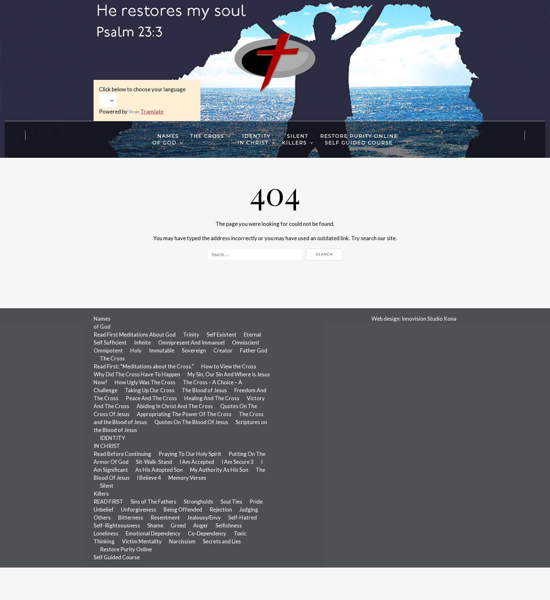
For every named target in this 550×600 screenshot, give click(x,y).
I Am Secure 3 (238, 461)
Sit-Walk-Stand (154, 461)
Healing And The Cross (211, 398)
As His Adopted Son (159, 469)
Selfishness (228, 525)
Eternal (252, 334)
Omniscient (245, 342)
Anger (200, 525)
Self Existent (221, 334)
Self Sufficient (110, 342)
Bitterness (130, 517)
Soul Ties (231, 501)
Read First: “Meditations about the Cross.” (144, 366)
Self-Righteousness (117, 525)
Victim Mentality (142, 541)
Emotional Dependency (153, 533)
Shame (155, 525)
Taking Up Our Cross (149, 390)
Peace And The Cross (151, 398)
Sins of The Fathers (153, 501)
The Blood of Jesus (204, 390)
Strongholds (198, 501)
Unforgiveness (138, 509)
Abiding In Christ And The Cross (175, 406)
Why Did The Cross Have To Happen (137, 374)
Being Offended (183, 509)
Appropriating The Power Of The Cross (184, 414)
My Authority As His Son (219, 469)
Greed (178, 525)
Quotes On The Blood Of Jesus (191, 422)
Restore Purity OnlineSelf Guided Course (359, 139)
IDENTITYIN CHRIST (254, 139)
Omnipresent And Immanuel (191, 342)
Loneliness (106, 533)
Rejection (220, 509)
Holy (136, 350)
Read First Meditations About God (135, 334)
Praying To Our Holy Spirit (190, 453)
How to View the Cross (228, 366)
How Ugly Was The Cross (145, 382)
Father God (253, 350)
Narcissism (182, 541)
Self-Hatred (242, 517)
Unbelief (104, 509)
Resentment (165, 517)
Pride (256, 501)
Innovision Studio (422, 318)
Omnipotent (108, 350)
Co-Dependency (207, 533)
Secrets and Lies (222, 541)
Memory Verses (187, 477)
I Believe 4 (149, 477)
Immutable (161, 350)
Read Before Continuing (122, 453)
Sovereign (194, 350)
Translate (152, 111)
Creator (223, 350)
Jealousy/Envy (204, 517)
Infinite (142, 342)
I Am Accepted (197, 461)
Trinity (191, 334)
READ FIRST (108, 501)
